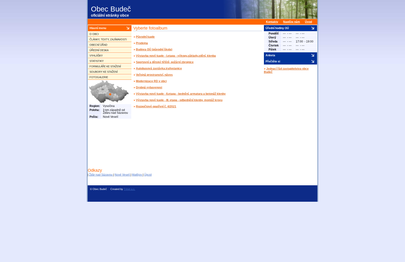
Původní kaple (145, 36)
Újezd (148, 174)
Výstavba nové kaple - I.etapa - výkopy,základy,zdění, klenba (176, 55)
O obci (94, 34)
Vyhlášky (96, 55)
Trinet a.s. (129, 189)
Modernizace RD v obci (151, 81)
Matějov (137, 174)
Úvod (308, 21)
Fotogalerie (99, 77)
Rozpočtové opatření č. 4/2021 (156, 106)
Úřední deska (99, 50)
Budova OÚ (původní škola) (154, 49)
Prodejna (142, 43)
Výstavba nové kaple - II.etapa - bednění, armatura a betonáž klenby (181, 93)
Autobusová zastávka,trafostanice (159, 68)
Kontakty (272, 21)
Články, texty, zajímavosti (108, 39)
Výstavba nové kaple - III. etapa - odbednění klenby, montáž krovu (179, 100)
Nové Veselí (123, 174)
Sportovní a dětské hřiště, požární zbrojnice (165, 62)
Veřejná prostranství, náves (154, 74)
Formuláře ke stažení (105, 66)
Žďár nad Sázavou (101, 174)
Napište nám (291, 21)
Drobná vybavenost (149, 87)
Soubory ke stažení (104, 71)
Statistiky (97, 61)
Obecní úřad (98, 44)
